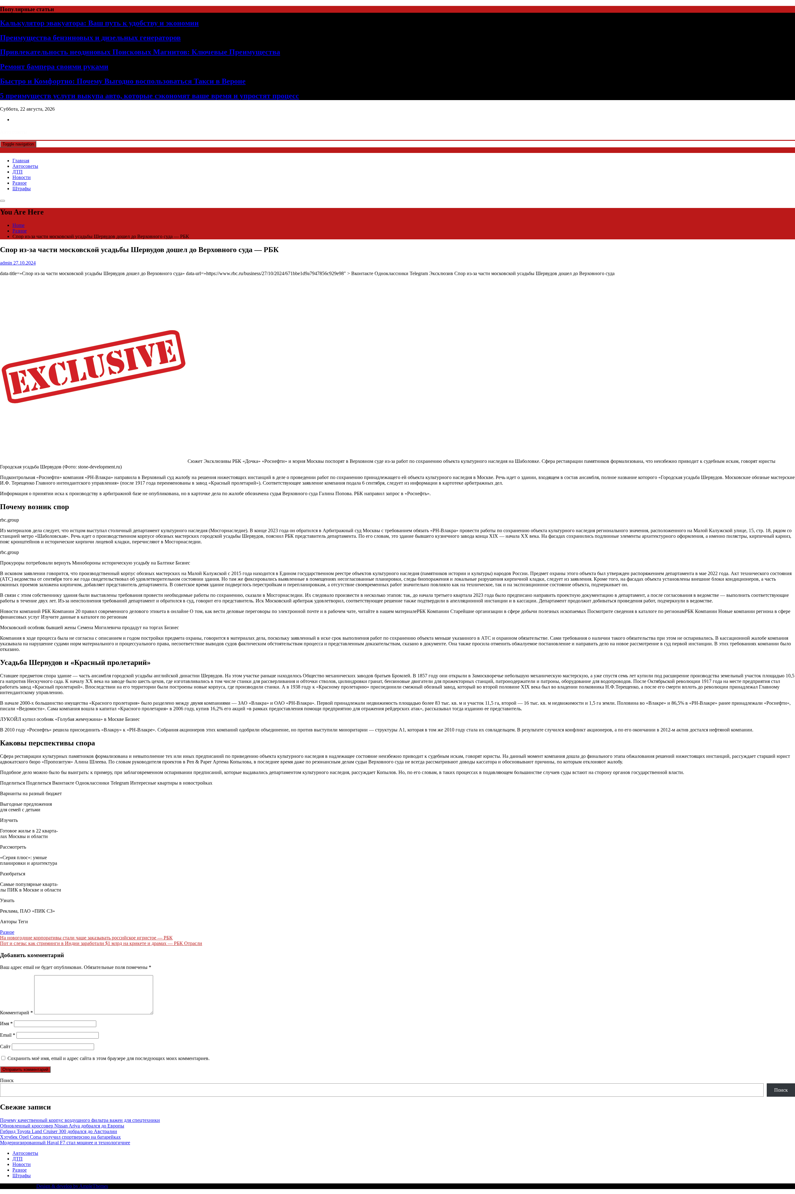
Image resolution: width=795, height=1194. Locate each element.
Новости (21, 177)
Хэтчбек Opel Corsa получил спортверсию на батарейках (60, 1137)
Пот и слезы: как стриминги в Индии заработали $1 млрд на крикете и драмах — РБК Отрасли (101, 943)
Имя (6, 1023)
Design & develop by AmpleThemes (72, 1186)
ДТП (17, 171)
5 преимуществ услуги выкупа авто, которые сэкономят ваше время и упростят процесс (149, 96)
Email (7, 1035)
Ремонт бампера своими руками (54, 66)
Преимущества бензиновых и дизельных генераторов (90, 38)
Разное (19, 183)
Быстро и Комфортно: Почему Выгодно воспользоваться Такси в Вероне (123, 81)
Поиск (7, 1080)
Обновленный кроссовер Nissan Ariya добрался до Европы (62, 1125)
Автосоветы (25, 166)
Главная (20, 160)
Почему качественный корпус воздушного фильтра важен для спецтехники (80, 1120)
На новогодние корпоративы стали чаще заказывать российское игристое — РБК (86, 937)
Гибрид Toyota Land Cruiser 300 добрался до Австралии (58, 1131)
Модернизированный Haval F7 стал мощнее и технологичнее (65, 1142)
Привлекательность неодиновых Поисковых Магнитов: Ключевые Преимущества (140, 52)
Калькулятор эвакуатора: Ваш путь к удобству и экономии (99, 23)
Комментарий (16, 1012)
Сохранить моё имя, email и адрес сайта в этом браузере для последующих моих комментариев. (108, 1058)
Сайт (5, 1046)
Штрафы (21, 188)
